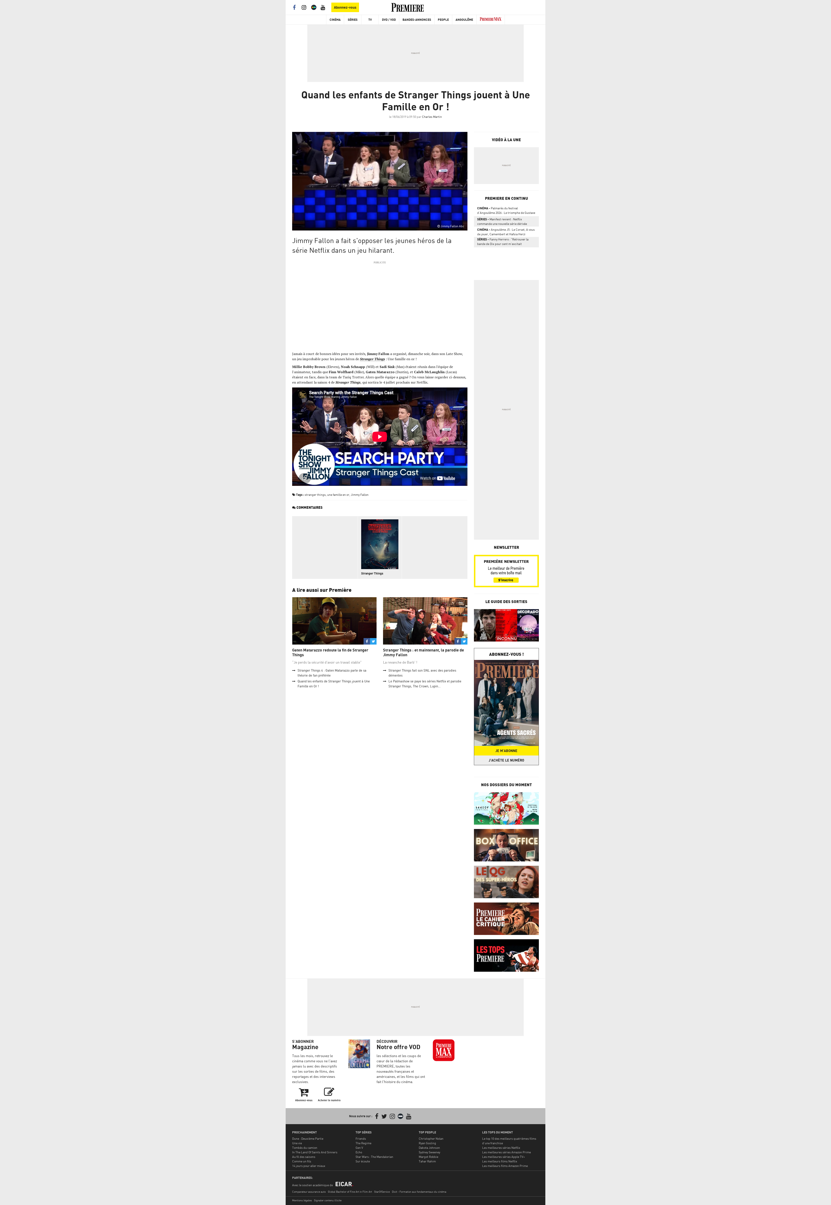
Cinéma (335, 19)
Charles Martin (432, 116)
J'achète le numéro (506, 760)
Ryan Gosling (427, 1143)
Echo (359, 1152)
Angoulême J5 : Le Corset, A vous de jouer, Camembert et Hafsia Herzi (506, 232)
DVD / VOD (389, 19)
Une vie (297, 1143)
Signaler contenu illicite (327, 1200)
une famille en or (338, 494)
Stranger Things (372, 573)
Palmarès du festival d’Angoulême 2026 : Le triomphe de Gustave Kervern (506, 211)
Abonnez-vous (345, 7)
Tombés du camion (304, 1147)
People (443, 19)
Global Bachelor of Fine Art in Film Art (350, 1191)
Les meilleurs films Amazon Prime (505, 1166)
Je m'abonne (506, 751)
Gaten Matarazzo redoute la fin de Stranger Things (330, 652)
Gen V (359, 1147)
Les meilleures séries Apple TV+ (503, 1157)
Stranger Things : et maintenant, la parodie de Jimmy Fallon (423, 652)
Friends (361, 1138)
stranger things (315, 494)
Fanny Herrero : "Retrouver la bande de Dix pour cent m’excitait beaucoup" (502, 242)
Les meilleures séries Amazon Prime (506, 1152)
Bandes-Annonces (417, 19)
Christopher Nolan (431, 1138)
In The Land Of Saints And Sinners (314, 1152)
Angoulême (464, 19)
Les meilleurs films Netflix (499, 1161)
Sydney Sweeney (429, 1152)
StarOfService (382, 1191)
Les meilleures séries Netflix (501, 1147)
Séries (353, 19)
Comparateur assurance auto (309, 1191)
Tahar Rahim (427, 1161)
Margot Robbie (428, 1157)
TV (370, 19)
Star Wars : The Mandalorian (374, 1157)
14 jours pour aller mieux (308, 1166)
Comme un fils (301, 1161)
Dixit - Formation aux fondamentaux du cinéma (419, 1191)
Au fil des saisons (303, 1157)
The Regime (363, 1143)
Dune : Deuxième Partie (307, 1138)
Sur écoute (363, 1161)
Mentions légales (302, 1200)
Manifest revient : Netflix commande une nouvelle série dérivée (502, 221)
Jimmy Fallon (360, 494)
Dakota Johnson (429, 1147)
